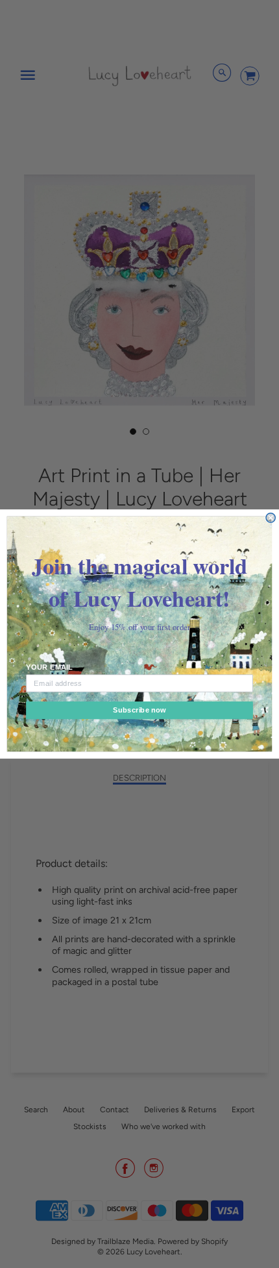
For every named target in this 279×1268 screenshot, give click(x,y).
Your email (49, 667)
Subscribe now (139, 710)
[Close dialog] (270, 517)
